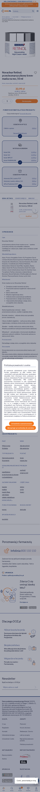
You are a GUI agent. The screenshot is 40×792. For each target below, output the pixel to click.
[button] (36, 778)
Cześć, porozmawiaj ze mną (26, 780)
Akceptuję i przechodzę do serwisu (20, 428)
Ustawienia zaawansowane (21, 424)
